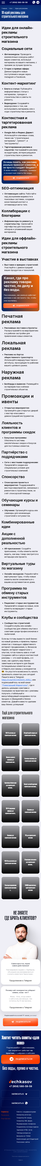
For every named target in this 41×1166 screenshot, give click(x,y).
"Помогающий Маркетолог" (15, 685)
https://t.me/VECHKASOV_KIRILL (17, 680)
